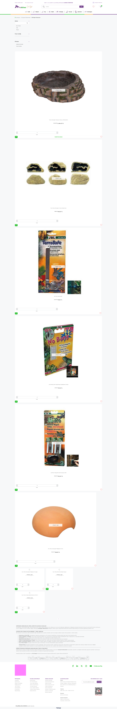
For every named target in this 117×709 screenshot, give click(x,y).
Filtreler (17, 41)
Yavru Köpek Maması (34, 687)
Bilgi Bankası (17, 690)
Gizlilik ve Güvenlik (49, 690)
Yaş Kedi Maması (33, 686)
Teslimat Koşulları (48, 680)
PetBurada (98, 666)
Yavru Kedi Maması (34, 683)
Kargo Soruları (48, 683)
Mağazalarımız (18, 684)
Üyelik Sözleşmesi (49, 686)
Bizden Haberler (48, 692)
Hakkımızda (17, 681)
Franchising (17, 689)
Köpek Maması (33, 690)
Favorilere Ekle (101, 225)
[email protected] (64, 694)
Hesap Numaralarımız (49, 681)
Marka (16, 21)
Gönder (99, 682)
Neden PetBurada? (19, 2)
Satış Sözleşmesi (48, 687)
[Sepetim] (100, 6)
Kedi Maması (32, 680)
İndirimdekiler (17, 687)
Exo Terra (18, 25)
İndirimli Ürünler (19, 44)
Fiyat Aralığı (18, 33)
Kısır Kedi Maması (33, 681)
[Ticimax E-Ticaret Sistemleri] (58, 708)
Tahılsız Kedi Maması (34, 684)
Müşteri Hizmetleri (18, 683)
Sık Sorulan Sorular (29, 2)
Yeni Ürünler (19, 46)
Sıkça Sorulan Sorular (49, 684)
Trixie (17, 29)
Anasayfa (17, 680)
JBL (17, 27)
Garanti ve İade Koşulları (50, 689)
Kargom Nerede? (98, 2)
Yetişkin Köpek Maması (35, 689)
